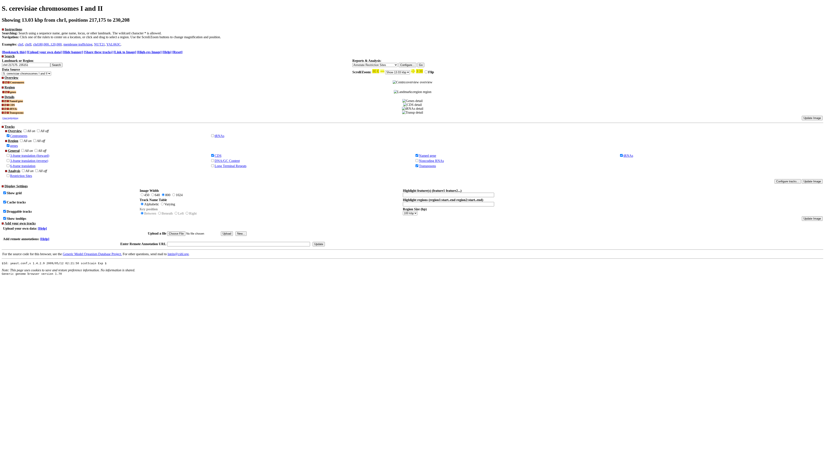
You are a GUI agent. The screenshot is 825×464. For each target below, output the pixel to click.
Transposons (427, 166)
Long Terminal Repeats (230, 166)
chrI (20, 44)
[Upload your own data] (44, 52)
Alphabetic (151, 204)
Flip (431, 72)
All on (31, 131)
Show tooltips (16, 218)
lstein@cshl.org (178, 254)
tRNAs (219, 136)
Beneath (167, 213)
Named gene (427, 155)
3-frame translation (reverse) (29, 161)
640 (157, 195)
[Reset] (177, 52)
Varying (169, 204)
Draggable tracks (19, 211)
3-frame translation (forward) (29, 155)
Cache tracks (16, 202)
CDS (218, 155)
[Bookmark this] (14, 52)
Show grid (14, 193)
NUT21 (99, 44)
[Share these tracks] (98, 52)
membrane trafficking (77, 44)
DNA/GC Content (227, 161)
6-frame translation (22, 166)
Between (150, 213)
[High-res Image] (149, 52)
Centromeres (18, 136)
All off (44, 131)
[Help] (166, 52)
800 (167, 195)
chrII (28, 44)
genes (14, 146)
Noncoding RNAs (431, 161)
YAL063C (113, 44)
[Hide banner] (73, 52)
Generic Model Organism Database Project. (92, 254)
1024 (179, 195)
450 (146, 195)
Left (181, 213)
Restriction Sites (21, 176)
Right (193, 213)
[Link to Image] (124, 52)
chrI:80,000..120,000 (47, 44)
